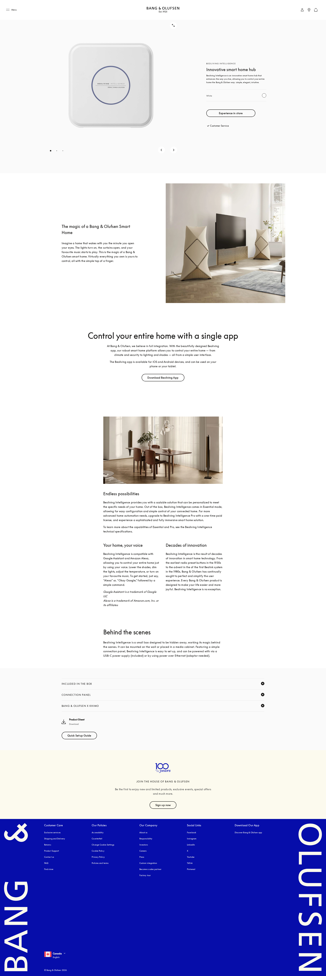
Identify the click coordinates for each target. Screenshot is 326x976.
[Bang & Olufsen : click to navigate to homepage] (163, 10)
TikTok (190, 863)
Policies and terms (100, 863)
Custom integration (148, 863)
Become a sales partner (150, 869)
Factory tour (145, 875)
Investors (143, 844)
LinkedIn (191, 844)
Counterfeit (97, 838)
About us (143, 832)
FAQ (46, 863)
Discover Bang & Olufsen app (248, 832)
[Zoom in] (173, 25)
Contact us (49, 857)
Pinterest (191, 869)
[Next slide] (173, 149)
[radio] (264, 95)
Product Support (51, 851)
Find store (48, 869)
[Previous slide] (161, 149)
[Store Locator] (309, 10)
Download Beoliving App (162, 377)
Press (141, 857)
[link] (302, 10)
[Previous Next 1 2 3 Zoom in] (111, 87)
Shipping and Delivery (54, 838)
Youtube (190, 857)
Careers (143, 851)
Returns (47, 844)
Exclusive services (52, 832)
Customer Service (219, 125)
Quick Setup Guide (79, 735)
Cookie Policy (98, 851)
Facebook (191, 832)
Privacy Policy (98, 857)
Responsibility (145, 838)
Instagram (191, 838)
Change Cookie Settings (103, 844)
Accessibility (97, 832)
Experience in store (231, 113)
